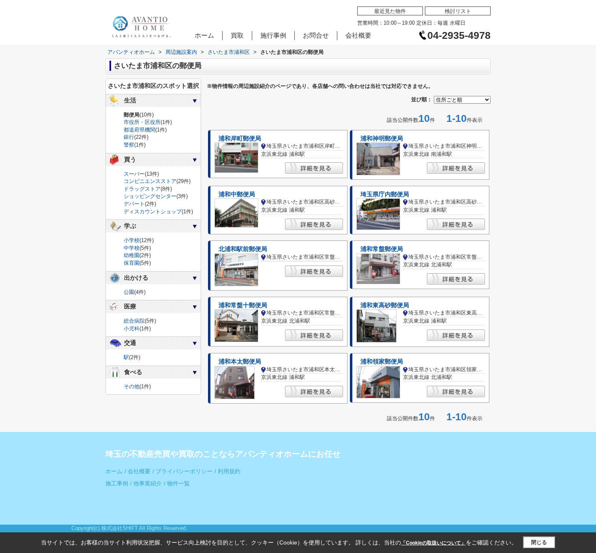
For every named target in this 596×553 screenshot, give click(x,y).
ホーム (204, 35)
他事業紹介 (146, 484)
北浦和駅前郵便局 (243, 249)
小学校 (131, 240)
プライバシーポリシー (182, 471)
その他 (131, 386)
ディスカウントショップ (153, 211)
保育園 (131, 263)
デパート (134, 204)
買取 (237, 35)
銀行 (129, 137)
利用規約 (227, 471)
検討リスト (458, 11)
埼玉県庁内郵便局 (384, 194)
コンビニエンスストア (150, 181)
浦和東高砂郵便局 (384, 305)
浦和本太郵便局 (240, 361)
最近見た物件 (390, 11)
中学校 (131, 248)
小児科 (131, 328)
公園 (129, 292)
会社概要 (358, 35)
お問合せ (316, 35)
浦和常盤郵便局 (381, 249)
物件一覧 (177, 484)
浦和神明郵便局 (381, 138)
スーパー (134, 174)
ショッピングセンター (150, 196)
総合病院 (134, 321)
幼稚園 (131, 255)
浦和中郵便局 (237, 194)
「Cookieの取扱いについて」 (433, 543)
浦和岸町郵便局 (240, 138)
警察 (129, 145)
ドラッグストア (142, 189)
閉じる (539, 542)
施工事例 (116, 484)
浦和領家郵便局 (381, 361)
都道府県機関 (139, 130)
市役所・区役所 (142, 122)
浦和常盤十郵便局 (243, 305)
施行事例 (273, 35)
